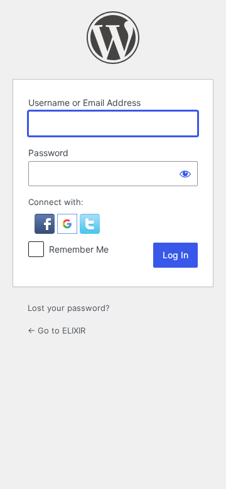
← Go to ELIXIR (56, 330)
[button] (46, 231)
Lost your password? (69, 308)
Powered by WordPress (113, 37)
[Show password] (185, 173)
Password (48, 152)
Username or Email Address (84, 102)
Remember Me (79, 249)
